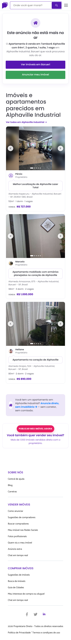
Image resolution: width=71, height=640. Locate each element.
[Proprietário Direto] (5, 5)
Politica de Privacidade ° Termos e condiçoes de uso (34, 633)
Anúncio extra (15, 549)
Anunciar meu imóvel (35, 74)
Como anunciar (15, 511)
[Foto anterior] (10, 148)
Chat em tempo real (18, 555)
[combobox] (31, 5)
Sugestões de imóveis (19, 575)
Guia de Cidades (16, 587)
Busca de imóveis (17, 581)
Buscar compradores (18, 524)
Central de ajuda (16, 479)
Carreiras (12, 492)
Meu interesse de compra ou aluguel (26, 594)
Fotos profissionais (17, 536)
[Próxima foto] (60, 148)
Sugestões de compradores (22, 517)
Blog (10, 485)
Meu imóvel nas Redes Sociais (23, 530)
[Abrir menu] (66, 5)
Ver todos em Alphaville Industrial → (26, 122)
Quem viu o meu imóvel (20, 543)
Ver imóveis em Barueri (35, 64)
